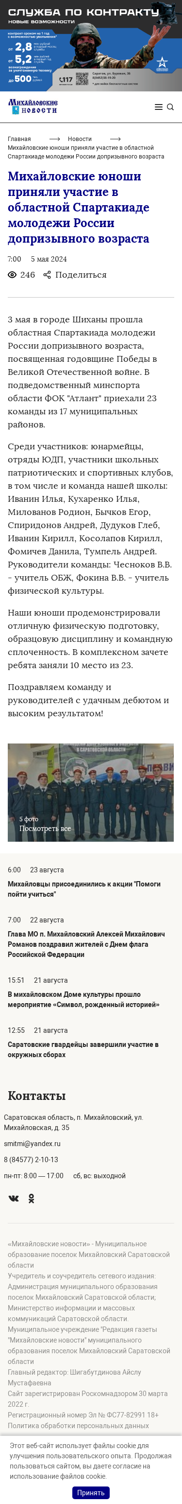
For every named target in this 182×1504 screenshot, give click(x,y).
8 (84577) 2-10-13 (31, 1160)
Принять (91, 1493)
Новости (80, 139)
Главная (19, 139)
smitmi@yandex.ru (32, 1144)
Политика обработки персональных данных (78, 1426)
